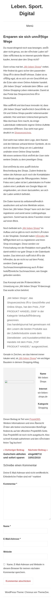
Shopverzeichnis (23, 133)
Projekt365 (34, 419)
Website (7, 552)
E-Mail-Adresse (12, 539)
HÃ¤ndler (40, 236)
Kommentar (10, 484)
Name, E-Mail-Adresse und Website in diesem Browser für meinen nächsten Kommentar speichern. (23, 568)
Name (7, 526)
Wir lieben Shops (32, 67)
